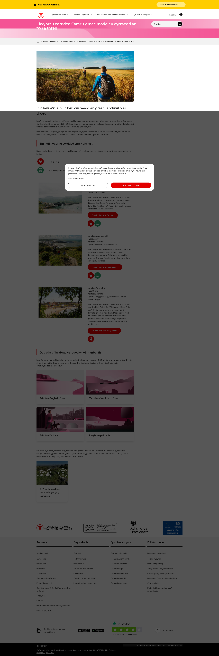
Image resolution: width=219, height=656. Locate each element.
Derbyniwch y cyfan (131, 185)
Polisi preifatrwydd (76, 178)
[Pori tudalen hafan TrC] (41, 15)
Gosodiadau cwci (88, 185)
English (172, 15)
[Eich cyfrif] (180, 15)
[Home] (38, 41)
